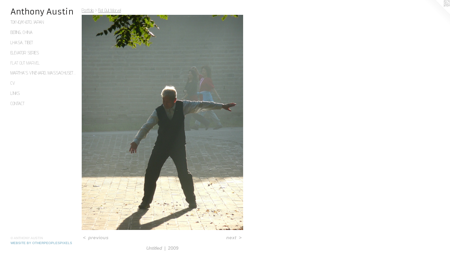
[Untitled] (162, 122)
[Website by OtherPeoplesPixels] (437, 13)
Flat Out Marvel (25, 63)
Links (15, 93)
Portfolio (88, 10)
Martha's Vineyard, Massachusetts (43, 72)
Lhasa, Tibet (22, 42)
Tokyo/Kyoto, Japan (27, 22)
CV (13, 83)
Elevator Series (25, 52)
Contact (17, 103)
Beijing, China (22, 32)
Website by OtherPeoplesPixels (41, 243)
